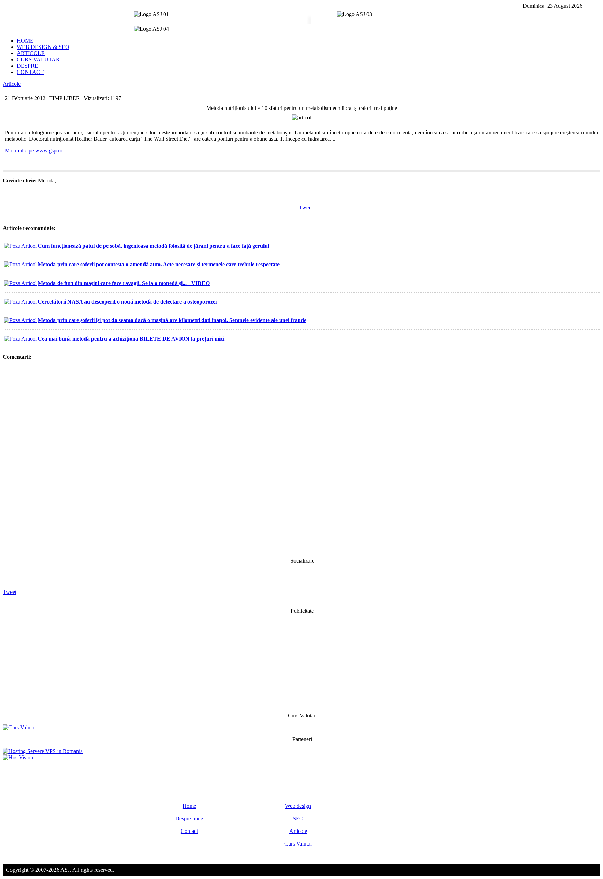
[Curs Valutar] (19, 727)
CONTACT (30, 72)
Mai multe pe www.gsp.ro (33, 151)
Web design (298, 806)
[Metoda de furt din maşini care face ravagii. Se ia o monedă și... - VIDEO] (20, 283)
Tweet (306, 207)
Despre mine (189, 818)
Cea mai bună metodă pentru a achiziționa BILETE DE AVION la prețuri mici (131, 339)
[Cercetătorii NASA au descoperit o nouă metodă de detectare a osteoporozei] (20, 302)
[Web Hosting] (18, 757)
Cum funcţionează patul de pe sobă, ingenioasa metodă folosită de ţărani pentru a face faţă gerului (153, 246)
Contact (189, 831)
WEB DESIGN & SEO (43, 47)
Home (189, 806)
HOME (25, 41)
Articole (12, 84)
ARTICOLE (31, 53)
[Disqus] (301, 458)
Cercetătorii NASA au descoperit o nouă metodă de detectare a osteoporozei (127, 302)
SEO (298, 818)
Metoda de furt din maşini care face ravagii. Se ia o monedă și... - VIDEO (124, 283)
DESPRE (27, 66)
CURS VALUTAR (38, 59)
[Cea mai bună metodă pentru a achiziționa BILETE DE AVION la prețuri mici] (20, 339)
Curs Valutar (298, 844)
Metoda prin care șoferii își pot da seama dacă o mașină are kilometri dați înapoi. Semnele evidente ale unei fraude (172, 320)
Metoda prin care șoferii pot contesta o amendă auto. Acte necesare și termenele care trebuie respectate (159, 264)
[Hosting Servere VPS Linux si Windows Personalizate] (43, 751)
